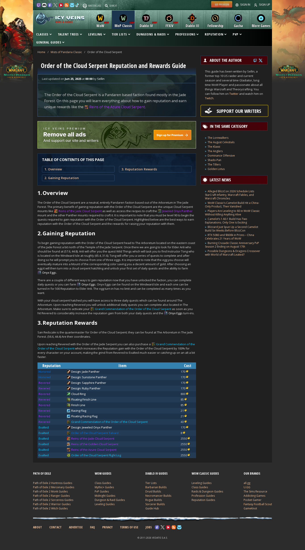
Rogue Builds (153, 500)
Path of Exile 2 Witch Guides (50, 508)
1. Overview (53, 169)
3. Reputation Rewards (139, 169)
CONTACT (55, 527)
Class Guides (103, 483)
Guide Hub (152, 508)
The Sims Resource (255, 491)
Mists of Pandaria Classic (66, 52)
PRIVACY (107, 527)
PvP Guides (102, 491)
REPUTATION (214, 34)
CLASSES (42, 34)
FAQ (92, 527)
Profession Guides (203, 496)
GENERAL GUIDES (48, 42)
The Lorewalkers (218, 138)
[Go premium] (221, 8)
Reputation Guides (203, 500)
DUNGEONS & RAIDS (151, 34)
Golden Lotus (216, 169)
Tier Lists (151, 483)
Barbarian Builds (156, 487)
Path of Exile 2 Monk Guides (50, 491)
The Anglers (215, 151)
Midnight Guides (105, 496)
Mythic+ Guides (104, 487)
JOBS (149, 527)
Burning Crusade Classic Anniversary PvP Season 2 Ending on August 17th (232, 244)
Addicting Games (254, 496)
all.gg (247, 483)
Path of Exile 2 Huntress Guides (52, 483)
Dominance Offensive (221, 155)
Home (41, 52)
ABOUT (37, 527)
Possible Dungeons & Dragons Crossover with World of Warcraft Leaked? (232, 252)
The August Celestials (221, 142)
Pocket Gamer (252, 500)
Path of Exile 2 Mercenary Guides (53, 487)
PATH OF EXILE (42, 473)
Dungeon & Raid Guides (110, 500)
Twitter (233, 94)
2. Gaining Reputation (61, 178)
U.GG (247, 487)
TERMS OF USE (129, 527)
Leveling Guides (105, 504)
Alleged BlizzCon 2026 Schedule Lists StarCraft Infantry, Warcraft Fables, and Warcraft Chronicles (229, 194)
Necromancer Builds (158, 496)
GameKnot (250, 508)
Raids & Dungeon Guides (207, 491)
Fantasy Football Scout (258, 504)
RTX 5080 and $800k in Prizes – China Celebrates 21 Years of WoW (229, 236)
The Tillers (214, 164)
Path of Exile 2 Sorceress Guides (53, 500)
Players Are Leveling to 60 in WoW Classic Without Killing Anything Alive (232, 212)
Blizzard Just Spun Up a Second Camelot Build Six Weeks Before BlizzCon (231, 228)
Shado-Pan (214, 160)
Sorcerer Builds (155, 504)
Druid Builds (153, 491)
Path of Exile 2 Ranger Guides (51, 496)
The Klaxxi (214, 147)
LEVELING (95, 34)
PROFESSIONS (185, 34)
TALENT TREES (68, 34)
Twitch (209, 98)
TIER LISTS (119, 34)
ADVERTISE (76, 527)
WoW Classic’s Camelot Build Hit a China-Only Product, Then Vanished (232, 204)
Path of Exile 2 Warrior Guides (52, 504)
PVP (235, 34)
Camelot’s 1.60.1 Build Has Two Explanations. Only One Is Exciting (226, 220)
